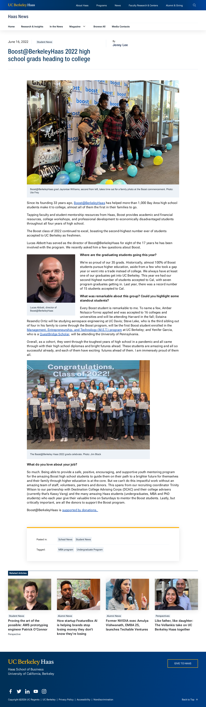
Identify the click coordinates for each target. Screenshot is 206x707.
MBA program (65, 549)
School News (65, 539)
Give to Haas (182, 663)
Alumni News (65, 616)
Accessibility (84, 699)
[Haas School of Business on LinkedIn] (27, 691)
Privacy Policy (66, 699)
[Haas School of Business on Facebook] (10, 691)
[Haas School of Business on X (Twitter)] (19, 691)
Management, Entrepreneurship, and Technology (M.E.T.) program (74, 330)
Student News (44, 42)
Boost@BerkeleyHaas (89, 203)
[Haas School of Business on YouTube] (35, 691)
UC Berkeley (49, 699)
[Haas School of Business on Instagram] (44, 691)
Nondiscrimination (103, 699)
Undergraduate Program (90, 549)
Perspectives (162, 616)
